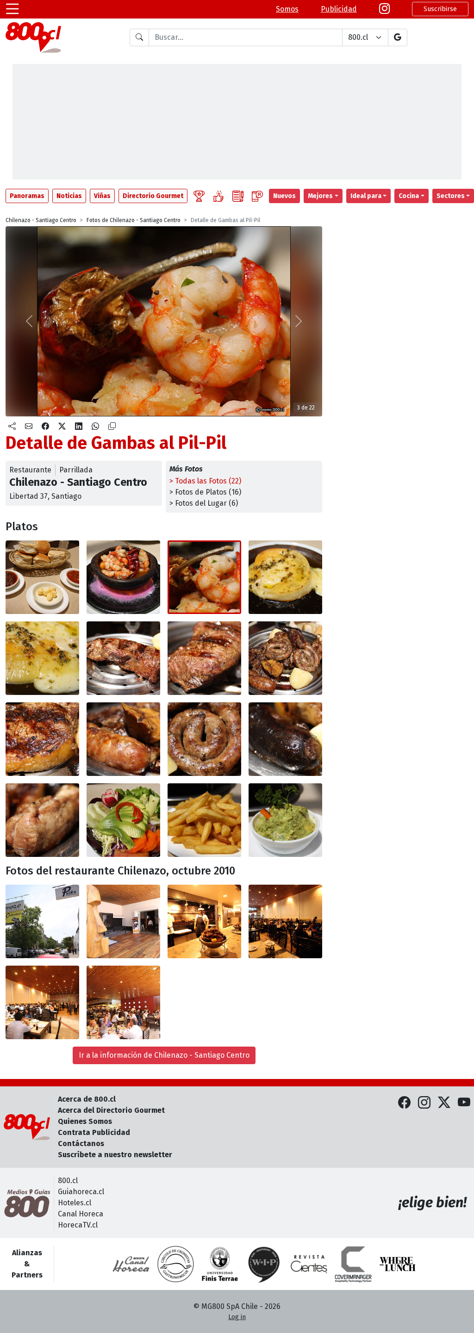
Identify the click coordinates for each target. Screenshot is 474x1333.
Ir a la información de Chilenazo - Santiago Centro (164, 1055)
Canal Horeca (80, 1213)
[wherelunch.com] (397, 1264)
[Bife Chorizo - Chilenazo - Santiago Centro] (123, 658)
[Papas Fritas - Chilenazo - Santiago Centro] (204, 820)
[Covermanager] (353, 1264)
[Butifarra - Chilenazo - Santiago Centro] (204, 739)
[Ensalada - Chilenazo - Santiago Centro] (123, 820)
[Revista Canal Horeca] (131, 1264)
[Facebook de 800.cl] (404, 1103)
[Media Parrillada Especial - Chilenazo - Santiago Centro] (285, 658)
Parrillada (76, 469)
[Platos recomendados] (218, 196)
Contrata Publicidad (94, 1132)
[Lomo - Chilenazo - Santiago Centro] (42, 739)
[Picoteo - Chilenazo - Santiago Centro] (42, 577)
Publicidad (339, 9)
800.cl (68, 1180)
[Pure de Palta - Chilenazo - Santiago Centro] (285, 820)
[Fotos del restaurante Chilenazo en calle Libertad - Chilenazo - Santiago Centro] (42, 921)
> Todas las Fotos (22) (205, 481)
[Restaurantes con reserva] (257, 196)
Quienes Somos (85, 1121)
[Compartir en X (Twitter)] (62, 426)
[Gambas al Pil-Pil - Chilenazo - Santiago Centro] (123, 577)
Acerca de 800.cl (87, 1099)
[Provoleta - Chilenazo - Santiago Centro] (285, 577)
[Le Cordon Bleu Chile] (219, 1264)
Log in (237, 1317)
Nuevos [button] (284, 196)
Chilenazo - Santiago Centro (41, 220)
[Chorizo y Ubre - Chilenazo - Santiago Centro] (123, 739)
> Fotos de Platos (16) (205, 492)
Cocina (409, 196)
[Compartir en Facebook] (45, 426)
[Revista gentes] (308, 1264)
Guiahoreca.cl (81, 1191)
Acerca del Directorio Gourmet (111, 1110)
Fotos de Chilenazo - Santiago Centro (134, 220)
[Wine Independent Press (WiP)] (264, 1264)
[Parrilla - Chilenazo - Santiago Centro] (204, 921)
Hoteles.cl (74, 1202)
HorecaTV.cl (78, 1225)
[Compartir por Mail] (28, 426)
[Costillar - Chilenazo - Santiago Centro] (42, 820)
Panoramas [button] (27, 196)
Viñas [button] (102, 196)
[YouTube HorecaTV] (464, 1103)
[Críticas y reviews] (238, 196)
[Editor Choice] (199, 196)
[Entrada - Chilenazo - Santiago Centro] (123, 921)
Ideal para (365, 196)
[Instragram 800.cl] (384, 9)
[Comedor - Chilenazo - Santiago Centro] (285, 921)
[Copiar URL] (112, 426)
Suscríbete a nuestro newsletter (115, 1154)
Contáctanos (81, 1143)
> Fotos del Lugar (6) (203, 503)
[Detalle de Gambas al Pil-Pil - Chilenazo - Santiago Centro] (204, 577)
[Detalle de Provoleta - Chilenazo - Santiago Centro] (42, 658)
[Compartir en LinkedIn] (78, 426)
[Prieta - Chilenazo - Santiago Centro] (285, 739)
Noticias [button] (69, 196)
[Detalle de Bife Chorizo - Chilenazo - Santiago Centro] (204, 658)
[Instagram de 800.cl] (424, 1103)
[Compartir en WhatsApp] (95, 426)
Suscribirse (440, 9)
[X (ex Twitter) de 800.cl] (444, 1103)
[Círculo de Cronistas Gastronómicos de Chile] (175, 1264)
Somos (287, 9)
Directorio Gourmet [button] (153, 196)
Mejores (320, 196)
